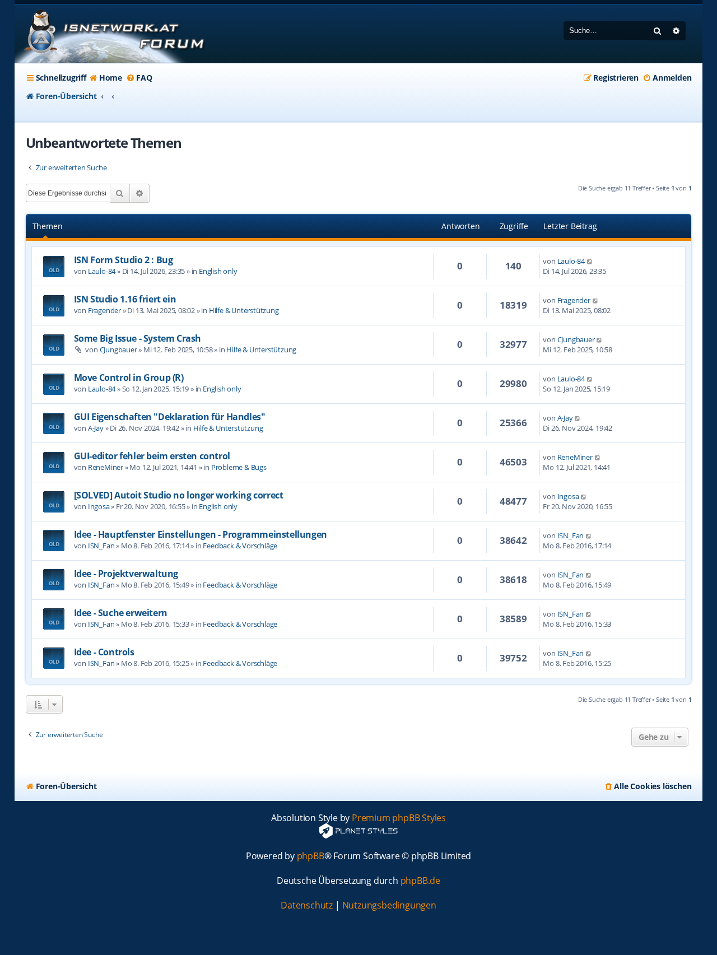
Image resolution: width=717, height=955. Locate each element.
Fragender (104, 310)
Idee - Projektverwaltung (126, 573)
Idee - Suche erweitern (120, 613)
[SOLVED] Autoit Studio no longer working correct (178, 495)
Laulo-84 (101, 271)
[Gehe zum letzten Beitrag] (590, 261)
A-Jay (96, 428)
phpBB (310, 856)
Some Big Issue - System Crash (137, 338)
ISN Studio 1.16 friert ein (125, 299)
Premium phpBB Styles (399, 818)
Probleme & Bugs (239, 467)
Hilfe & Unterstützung (244, 310)
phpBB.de (420, 881)
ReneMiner (105, 467)
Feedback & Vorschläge (240, 546)
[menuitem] (105, 78)
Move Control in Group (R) (129, 377)
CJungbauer (118, 349)
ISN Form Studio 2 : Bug (123, 260)
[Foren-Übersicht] (113, 33)
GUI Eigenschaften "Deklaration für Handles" (170, 417)
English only (218, 271)
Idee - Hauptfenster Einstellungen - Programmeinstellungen (200, 534)
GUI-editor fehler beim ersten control (152, 456)
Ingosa (99, 506)
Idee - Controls (104, 652)
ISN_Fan (101, 546)
